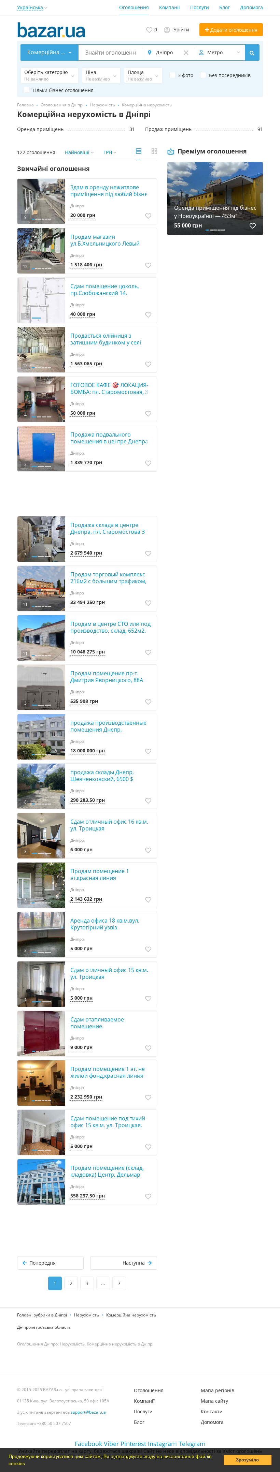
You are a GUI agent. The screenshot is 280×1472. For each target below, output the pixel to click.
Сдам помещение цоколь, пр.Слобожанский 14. (104, 289)
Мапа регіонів (217, 1390)
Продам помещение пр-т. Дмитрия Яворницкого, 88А (106, 676)
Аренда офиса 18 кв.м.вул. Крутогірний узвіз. (104, 924)
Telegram (192, 1444)
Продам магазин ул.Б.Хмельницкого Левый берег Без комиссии (105, 243)
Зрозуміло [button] (247, 1460)
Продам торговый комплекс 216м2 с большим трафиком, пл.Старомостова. (108, 581)
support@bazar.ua (88, 1412)
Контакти (212, 1411)
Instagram (162, 1444)
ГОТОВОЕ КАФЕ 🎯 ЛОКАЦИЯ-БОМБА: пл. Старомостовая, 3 (109, 388)
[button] (27, 1464)
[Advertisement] (215, 313)
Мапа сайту (214, 1401)
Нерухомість (86, 1315)
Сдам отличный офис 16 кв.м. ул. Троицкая (109, 825)
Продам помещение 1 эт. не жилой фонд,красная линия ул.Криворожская (107, 1075)
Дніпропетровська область (44, 1327)
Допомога (251, 7)
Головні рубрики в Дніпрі (42, 1315)
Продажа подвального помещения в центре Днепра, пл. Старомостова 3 (110, 441)
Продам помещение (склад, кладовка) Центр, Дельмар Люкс (107, 1174)
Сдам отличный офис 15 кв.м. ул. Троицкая (109, 973)
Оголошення (134, 7)
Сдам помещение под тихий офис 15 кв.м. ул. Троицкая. (107, 1122)
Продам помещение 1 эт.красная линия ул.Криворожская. (99, 877)
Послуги (199, 7)
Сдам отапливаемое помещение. (97, 1023)
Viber (111, 1444)
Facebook (88, 1444)
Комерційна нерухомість (131, 1315)
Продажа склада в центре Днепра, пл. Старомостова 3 (107, 528)
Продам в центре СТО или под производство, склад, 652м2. (110, 627)
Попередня (42, 1263)
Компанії (169, 7)
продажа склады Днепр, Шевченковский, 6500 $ (102, 775)
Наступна (134, 1263)
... (103, 1283)
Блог (224, 7)
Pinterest (133, 1444)
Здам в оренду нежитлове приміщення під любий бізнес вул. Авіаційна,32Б (110, 194)
